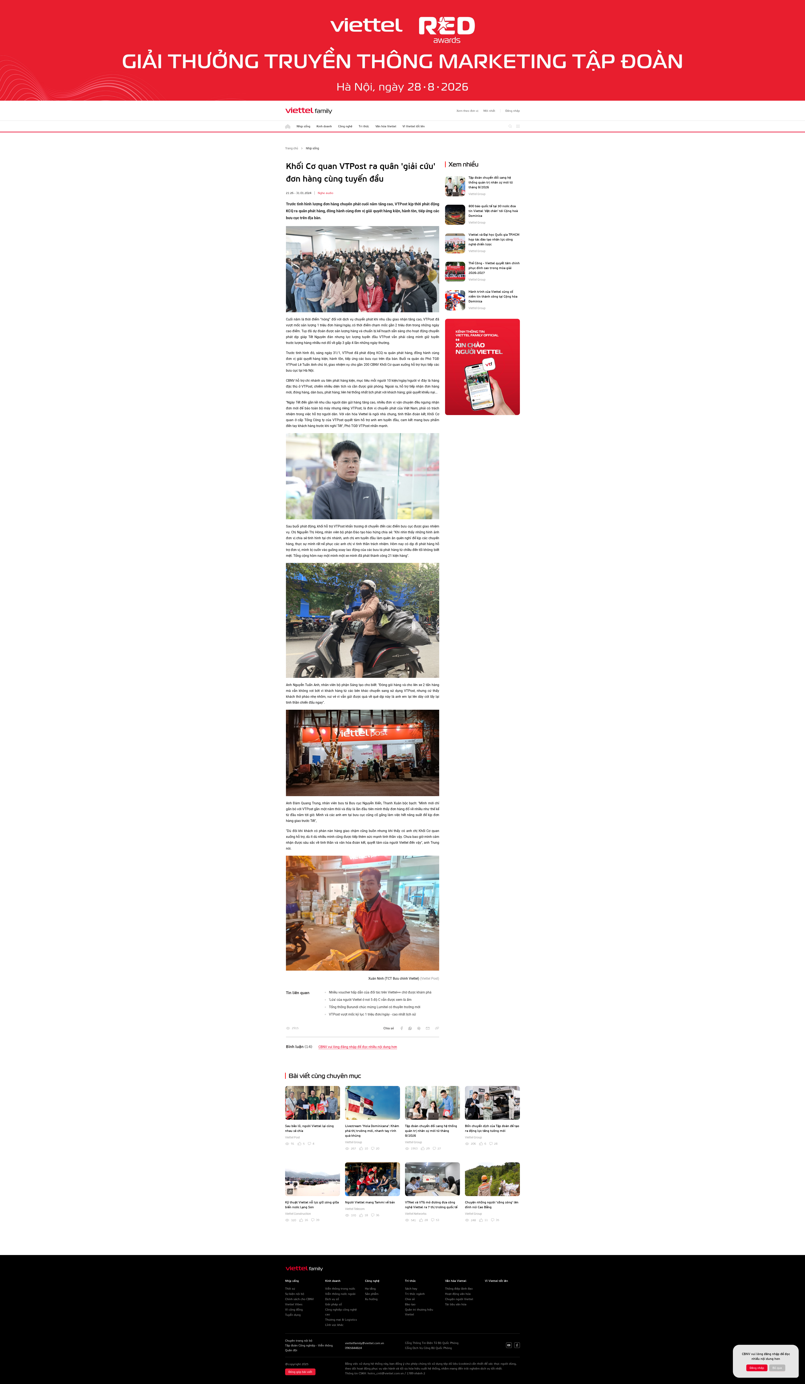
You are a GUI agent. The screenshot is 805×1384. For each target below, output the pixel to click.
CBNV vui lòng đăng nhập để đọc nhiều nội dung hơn (357, 1047)
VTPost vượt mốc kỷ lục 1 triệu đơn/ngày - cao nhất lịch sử (372, 1014)
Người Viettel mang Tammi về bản (370, 1202)
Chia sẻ (410, 1299)
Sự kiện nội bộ (294, 1294)
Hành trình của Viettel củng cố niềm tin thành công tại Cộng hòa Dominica (493, 296)
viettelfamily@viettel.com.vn (364, 1343)
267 (353, 1148)
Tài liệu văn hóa (455, 1304)
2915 (295, 1028)
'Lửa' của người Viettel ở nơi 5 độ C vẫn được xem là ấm (370, 1000)
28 (495, 1144)
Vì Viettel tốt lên (413, 126)
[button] (512, 110)
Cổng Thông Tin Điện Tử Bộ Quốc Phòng (431, 1343)
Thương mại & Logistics (341, 1320)
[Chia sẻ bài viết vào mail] (428, 1028)
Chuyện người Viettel (459, 1299)
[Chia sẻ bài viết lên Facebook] (401, 1028)
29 (428, 1148)
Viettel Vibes (294, 1304)
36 (377, 1215)
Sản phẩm (371, 1294)
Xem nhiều (463, 164)
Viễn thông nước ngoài (340, 1294)
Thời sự (290, 1288)
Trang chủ (291, 148)
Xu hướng (371, 1299)
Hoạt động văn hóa (458, 1294)
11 (486, 1220)
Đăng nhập (757, 1368)
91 (292, 1144)
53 (437, 1220)
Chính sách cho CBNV (299, 1299)
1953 (414, 1148)
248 (473, 1220)
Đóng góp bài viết (300, 1372)
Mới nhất (489, 111)
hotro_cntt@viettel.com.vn (386, 1373)
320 (293, 1220)
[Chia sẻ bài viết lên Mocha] (419, 1028)
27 (439, 1148)
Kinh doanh (324, 126)
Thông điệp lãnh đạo (459, 1288)
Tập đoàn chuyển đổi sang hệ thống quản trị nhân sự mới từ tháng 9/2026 (491, 182)
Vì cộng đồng (294, 1309)
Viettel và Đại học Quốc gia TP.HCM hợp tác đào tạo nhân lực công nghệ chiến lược (494, 239)
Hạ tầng (370, 1288)
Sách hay (411, 1288)
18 (366, 1215)
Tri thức (364, 126)
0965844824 (353, 1348)
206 (473, 1144)
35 (497, 1220)
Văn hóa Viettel (385, 126)
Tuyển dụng (293, 1315)
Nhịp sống (303, 126)
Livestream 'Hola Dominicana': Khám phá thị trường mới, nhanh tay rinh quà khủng (372, 1131)
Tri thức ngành (415, 1294)
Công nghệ (345, 126)
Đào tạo (410, 1304)
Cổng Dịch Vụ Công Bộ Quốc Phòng (428, 1348)
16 (306, 1220)
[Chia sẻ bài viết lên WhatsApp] (410, 1028)
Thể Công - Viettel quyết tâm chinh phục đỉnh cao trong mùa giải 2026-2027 (494, 268)
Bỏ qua (777, 1368)
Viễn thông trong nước (340, 1288)
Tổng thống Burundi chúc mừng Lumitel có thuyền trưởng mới (374, 1007)
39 (317, 1220)
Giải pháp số (333, 1304)
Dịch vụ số (332, 1299)
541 (413, 1220)
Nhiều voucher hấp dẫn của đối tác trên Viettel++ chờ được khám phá (380, 992)
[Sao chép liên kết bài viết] (437, 1028)
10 (366, 1148)
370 (353, 1215)
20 (377, 1148)
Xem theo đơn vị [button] (467, 111)
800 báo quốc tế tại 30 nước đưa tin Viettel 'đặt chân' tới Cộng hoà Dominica (493, 211)
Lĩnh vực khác (334, 1325)
